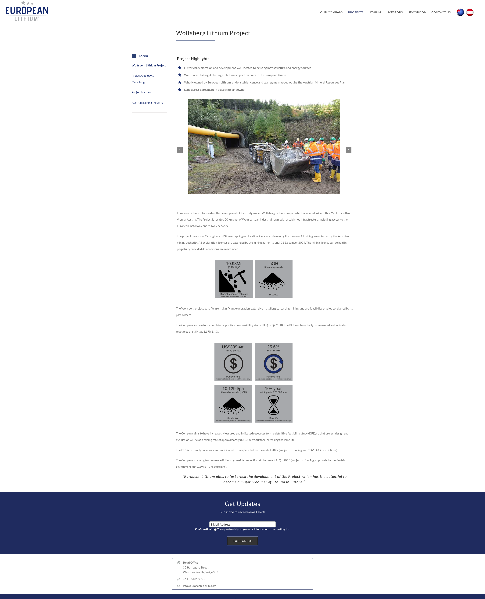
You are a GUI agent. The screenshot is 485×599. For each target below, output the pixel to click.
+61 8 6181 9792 (194, 579)
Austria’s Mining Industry (147, 102)
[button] (149, 56)
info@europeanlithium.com (199, 585)
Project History (141, 92)
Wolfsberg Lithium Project (149, 65)
